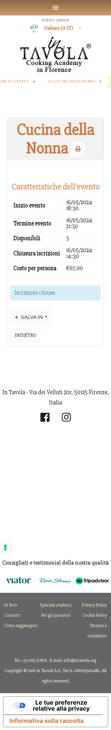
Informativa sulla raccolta (46, 720)
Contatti (12, 615)
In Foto (10, 605)
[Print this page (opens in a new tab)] (78, 149)
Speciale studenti (55, 605)
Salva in (31, 317)
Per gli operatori (55, 615)
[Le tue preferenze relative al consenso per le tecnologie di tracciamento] (5, 547)
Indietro (25, 335)
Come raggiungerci (21, 625)
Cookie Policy (95, 615)
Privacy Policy (94, 605)
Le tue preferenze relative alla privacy (61, 705)
